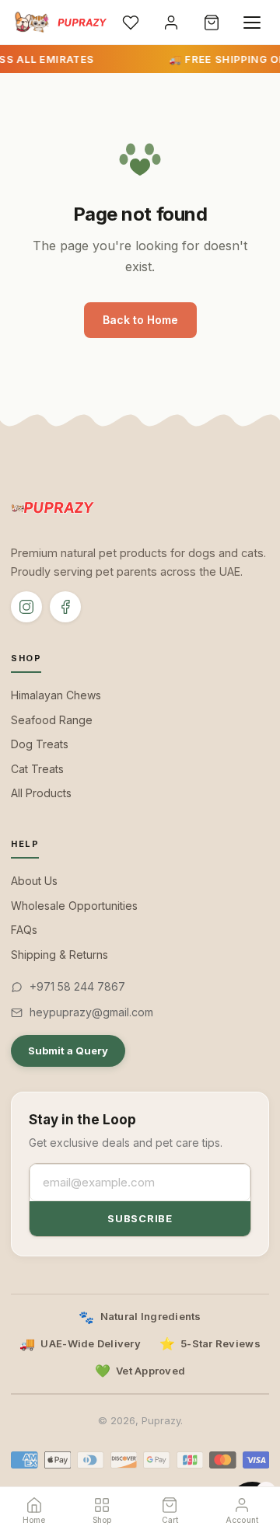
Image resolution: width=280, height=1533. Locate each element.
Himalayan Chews (56, 695)
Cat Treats (37, 768)
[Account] (171, 22)
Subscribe (140, 1218)
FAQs (24, 929)
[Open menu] (252, 22)
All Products (41, 793)
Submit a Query (68, 1050)
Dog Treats (39, 744)
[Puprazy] (59, 22)
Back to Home (140, 319)
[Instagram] (26, 606)
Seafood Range (52, 719)
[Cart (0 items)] (211, 22)
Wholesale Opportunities (74, 905)
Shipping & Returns (59, 954)
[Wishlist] (131, 22)
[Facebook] (65, 606)
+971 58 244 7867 (77, 986)
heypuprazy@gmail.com (91, 1012)
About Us (34, 880)
